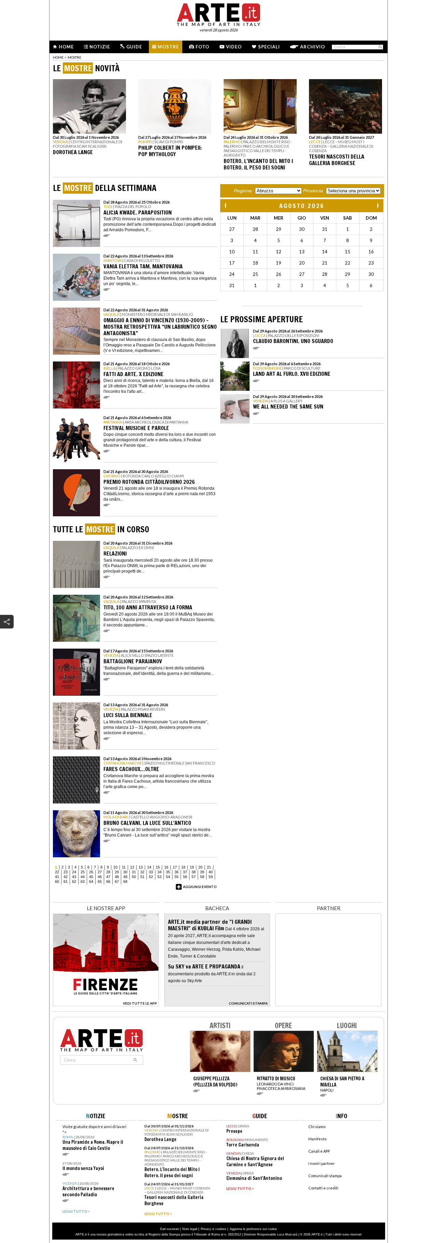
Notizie (99, 46)
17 (175, 867)
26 (91, 872)
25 (83, 872)
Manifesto (317, 1139)
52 (151, 877)
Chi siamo (316, 1126)
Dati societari (169, 1229)
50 (134, 877)
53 (159, 877)
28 (108, 872)
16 (166, 867)
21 (209, 867)
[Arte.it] (218, 13)
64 (91, 881)
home (58, 57)
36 (176, 872)
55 (176, 877)
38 (194, 872)
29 (117, 872)
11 (124, 867)
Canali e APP (319, 1151)
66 (108, 881)
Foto (202, 46)
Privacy (206, 1229)
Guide (134, 46)
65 (100, 881)
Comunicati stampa (325, 1175)
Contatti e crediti (323, 1188)
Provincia (313, 190)
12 (132, 867)
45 (91, 877)
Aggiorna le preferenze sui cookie (253, 1229)
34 (159, 872)
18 (183, 867)
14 (149, 867)
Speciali (269, 46)
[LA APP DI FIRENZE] (105, 1004)
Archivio (312, 46)
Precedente (226, 205)
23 (66, 872)
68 (125, 881)
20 (200, 867)
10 (115, 867)
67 (117, 881)
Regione (243, 190)
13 (141, 867)
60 (57, 881)
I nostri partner (321, 1163)
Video (234, 46)
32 (142, 872)
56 (185, 877)
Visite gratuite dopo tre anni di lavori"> (94, 1137)
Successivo (377, 205)
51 (142, 877)
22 (57, 872)
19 (192, 867)
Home (66, 46)
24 (74, 872)
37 (185, 872)
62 (74, 881)
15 (158, 867)
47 (108, 877)
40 (211, 872)
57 (194, 877)
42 (66, 877)
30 (125, 872)
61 (66, 881)
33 (151, 872)
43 (74, 877)
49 (125, 877)
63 (83, 881)
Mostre (168, 46)
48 (117, 877)
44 (83, 877)
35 (168, 872)
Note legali (189, 1229)
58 (202, 877)
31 (134, 872)
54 (168, 877)
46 (100, 877)
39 (202, 872)
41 (57, 877)
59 (211, 877)
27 (100, 872)
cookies (220, 1229)
